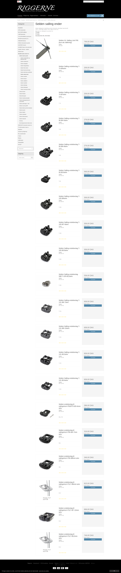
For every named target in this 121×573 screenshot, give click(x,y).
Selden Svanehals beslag (25, 89)
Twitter (63, 564)
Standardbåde (21, 142)
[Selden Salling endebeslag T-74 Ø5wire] (46, 75)
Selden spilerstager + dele (24, 103)
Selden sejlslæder (22, 114)
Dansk (20, 1)
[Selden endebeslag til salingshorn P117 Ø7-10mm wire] (46, 517)
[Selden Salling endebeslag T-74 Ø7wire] (46, 101)
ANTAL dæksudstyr (21, 30)
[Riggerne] (60, 8)
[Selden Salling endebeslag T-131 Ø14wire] (46, 387)
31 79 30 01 (62, 563)
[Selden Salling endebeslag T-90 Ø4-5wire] (46, 127)
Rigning (19, 138)
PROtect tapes (21, 51)
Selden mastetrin (24, 76)
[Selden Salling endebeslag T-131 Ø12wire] (46, 361)
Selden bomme (22, 91)
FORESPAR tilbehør (22, 40)
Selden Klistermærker (23, 116)
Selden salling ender (24, 74)
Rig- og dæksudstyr (22, 133)
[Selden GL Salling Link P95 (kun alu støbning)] (46, 49)
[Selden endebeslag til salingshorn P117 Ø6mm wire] (46, 491)
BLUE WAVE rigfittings (22, 32)
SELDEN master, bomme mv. (23, 53)
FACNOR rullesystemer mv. (23, 38)
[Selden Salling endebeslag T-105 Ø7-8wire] (46, 231)
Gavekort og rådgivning (22, 131)
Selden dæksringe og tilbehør (26, 72)
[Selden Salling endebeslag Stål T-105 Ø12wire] (46, 283)
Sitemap (93, 563)
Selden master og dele (23, 55)
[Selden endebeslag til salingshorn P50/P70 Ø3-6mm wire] (46, 413)
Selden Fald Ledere (24, 67)
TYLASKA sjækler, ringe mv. (23, 127)
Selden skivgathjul (24, 63)
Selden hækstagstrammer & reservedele (24, 101)
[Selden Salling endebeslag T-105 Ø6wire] (46, 205)
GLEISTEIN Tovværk (22, 45)
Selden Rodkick (22, 93)
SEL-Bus (21, 120)
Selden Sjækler (22, 112)
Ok (114, 570)
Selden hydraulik (22, 118)
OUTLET (19, 144)
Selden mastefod (24, 82)
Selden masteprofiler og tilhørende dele (25, 59)
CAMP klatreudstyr (21, 34)
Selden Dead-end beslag (25, 70)
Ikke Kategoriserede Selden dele (25, 123)
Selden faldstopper (24, 87)
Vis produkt (93, 45)
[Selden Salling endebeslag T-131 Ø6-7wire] (46, 309)
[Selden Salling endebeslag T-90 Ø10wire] (46, 179)
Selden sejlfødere (24, 80)
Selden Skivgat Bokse (25, 65)
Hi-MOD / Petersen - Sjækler (23, 49)
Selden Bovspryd (22, 95)
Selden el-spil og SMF (23, 105)
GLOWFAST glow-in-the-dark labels (25, 47)
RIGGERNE (20, 27)
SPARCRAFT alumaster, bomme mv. (25, 125)
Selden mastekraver (24, 61)
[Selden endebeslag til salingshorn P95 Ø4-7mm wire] (46, 439)
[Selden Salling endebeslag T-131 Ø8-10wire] (46, 335)
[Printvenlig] (103, 20)
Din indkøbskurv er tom (93, 15)
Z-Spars (19, 135)
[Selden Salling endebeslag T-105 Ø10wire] (46, 257)
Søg (102, 1)
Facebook (58, 564)
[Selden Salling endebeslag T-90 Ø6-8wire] (46, 153)
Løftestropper (20, 140)
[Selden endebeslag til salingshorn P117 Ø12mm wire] (46, 543)
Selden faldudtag (24, 85)
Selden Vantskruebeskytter (24, 98)
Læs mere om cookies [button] (44, 570)
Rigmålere (20, 129)
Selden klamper (24, 78)
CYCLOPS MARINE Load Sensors (24, 36)
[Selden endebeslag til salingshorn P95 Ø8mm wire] (46, 465)
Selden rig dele (22, 110)
